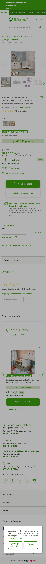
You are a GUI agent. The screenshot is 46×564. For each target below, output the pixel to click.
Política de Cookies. (16, 538)
